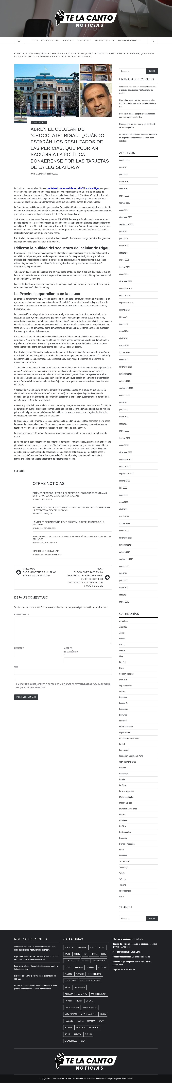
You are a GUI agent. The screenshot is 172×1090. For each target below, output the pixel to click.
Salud (121, 849)
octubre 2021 (124, 552)
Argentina (123, 627)
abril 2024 (123, 338)
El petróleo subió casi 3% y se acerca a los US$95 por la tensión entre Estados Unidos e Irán (137, 103)
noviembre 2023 (125, 374)
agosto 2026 (124, 160)
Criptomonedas (125, 685)
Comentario (21, 614)
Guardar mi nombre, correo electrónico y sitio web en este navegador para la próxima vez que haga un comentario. (62, 686)
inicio (34, 40)
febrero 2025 (124, 267)
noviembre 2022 (125, 459)
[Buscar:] (132, 71)
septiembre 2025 (126, 224)
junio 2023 (123, 409)
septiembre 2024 (126, 302)
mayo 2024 (123, 331)
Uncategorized (39, 122)
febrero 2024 (124, 352)
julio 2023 (123, 402)
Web (16, 666)
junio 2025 (123, 238)
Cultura (122, 691)
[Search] (153, 41)
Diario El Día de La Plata (46, 551)
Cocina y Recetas (126, 674)
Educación (123, 709)
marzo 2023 (124, 431)
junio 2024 (123, 324)
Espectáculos (125, 732)
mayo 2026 (123, 181)
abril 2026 (123, 188)
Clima (121, 668)
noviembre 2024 (125, 288)
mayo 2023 (123, 416)
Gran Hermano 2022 (127, 762)
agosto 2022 (124, 480)
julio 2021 (123, 573)
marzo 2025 (124, 260)
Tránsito (122, 879)
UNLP (121, 896)
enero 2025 (123, 274)
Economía (123, 703)
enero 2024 (123, 359)
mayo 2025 (123, 245)
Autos (121, 633)
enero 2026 (123, 210)
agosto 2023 (124, 395)
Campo (122, 644)
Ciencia (122, 650)
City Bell (122, 662)
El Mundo (123, 715)
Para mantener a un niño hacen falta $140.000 (39, 572)
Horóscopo (83, 40)
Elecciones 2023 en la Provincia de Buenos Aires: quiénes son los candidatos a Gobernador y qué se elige (85, 577)
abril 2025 (123, 253)
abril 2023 (123, 424)
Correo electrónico (70, 651)
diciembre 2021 (125, 537)
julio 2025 (123, 231)
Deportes (123, 697)
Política (122, 826)
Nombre (19, 648)
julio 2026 (123, 167)
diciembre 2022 (125, 452)
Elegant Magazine (114, 1078)
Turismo (122, 885)
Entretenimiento (126, 726)
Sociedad (67, 40)
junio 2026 (123, 174)
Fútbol (122, 744)
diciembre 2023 (125, 367)
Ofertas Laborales (129, 40)
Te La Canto (38, 174)
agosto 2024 (124, 310)
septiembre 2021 (126, 559)
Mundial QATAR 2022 (128, 808)
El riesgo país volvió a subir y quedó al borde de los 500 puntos (137, 126)
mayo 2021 (123, 587)
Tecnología (123, 867)
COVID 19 (123, 679)
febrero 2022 (124, 523)
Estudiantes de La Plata (129, 738)
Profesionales (125, 832)
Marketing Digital (126, 797)
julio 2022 (123, 488)
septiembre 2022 (126, 473)
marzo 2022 (124, 516)
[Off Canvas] (19, 40)
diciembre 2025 (125, 217)
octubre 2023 (124, 381)
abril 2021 (123, 594)
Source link (19, 471)
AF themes (128, 1078)
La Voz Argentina (126, 791)
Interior (122, 779)
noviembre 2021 (125, 545)
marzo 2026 (124, 196)
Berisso (122, 638)
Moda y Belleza (50, 40)
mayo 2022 (123, 502)
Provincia (123, 838)
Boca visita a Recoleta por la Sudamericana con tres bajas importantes (137, 115)
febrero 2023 (124, 438)
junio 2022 (123, 495)
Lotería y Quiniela (104, 40)
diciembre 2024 (125, 281)
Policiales (123, 820)
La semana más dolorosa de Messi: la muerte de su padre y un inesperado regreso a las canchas (138, 137)
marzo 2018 (124, 602)
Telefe (122, 873)
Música (122, 814)
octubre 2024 (124, 295)
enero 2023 (123, 445)
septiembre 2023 (126, 388)
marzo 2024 (124, 345)
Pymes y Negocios (127, 844)
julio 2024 (123, 317)
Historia (122, 767)
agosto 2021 (124, 566)
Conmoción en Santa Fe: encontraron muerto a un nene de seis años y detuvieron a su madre (138, 89)
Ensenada (123, 720)
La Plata (122, 785)
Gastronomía (124, 750)
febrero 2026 (124, 203)
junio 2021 (123, 580)
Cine (121, 656)
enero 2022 (123, 530)
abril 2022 (123, 509)
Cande (38, 499)
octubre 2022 (124, 466)
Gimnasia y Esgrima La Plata (131, 756)
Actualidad (123, 621)
